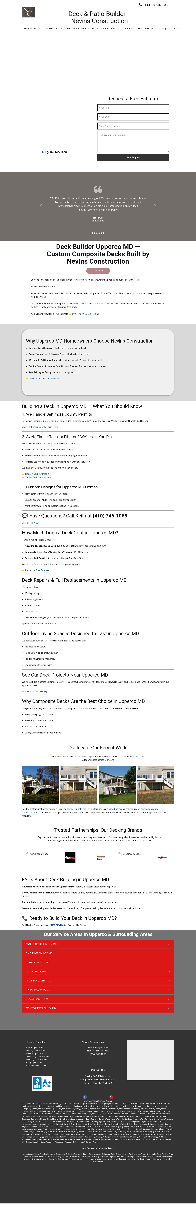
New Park (37, 1159)
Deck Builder (30, 28)
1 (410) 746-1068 (55, 152)
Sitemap (129, 28)
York (148, 1159)
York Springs (98, 1162)
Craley (98, 1154)
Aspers (52, 1154)
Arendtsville (44, 1154)
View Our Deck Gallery (36, 691)
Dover (125, 1154)
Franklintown (39, 1156)
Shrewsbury (91, 1159)
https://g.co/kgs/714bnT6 (98, 1057)
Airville (36, 1154)
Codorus (92, 1154)
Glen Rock (65, 1156)
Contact (175, 28)
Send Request (133, 157)
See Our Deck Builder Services (44, 378)
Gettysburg (57, 1156)
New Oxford (28, 1159)
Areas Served (109, 28)
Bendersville (60, 1154)
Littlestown (104, 1156)
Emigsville (152, 1154)
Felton (31, 1156)
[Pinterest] (111, 1097)
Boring (77, 1109)
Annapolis (83, 1103)
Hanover (80, 1156)
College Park (101, 1114)
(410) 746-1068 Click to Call (85, 313)
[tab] (98, 944)
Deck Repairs (50, 623)
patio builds (114, 808)
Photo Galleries (145, 28)
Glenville (73, 1156)
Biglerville (69, 1154)
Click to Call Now (30, 522)
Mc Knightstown (133, 1156)
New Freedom (167, 1156)
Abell (24, 1103)
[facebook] (85, 1097)
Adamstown (47, 1103)
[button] (41, 206)
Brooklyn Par (160, 1109)
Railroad (65, 1159)
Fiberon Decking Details (37, 473)
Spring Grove (102, 1159)
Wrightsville (141, 1159)
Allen (69, 1103)
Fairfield (165, 1154)
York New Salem (166, 1159)
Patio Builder (51, 28)
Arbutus (126, 1103)
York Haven (155, 1159)
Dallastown (106, 1154)
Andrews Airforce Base (154, 1103)
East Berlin (133, 1154)
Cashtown (84, 1154)
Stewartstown (112, 1159)
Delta (113, 1154)
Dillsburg (119, 1154)
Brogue (77, 1154)
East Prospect (143, 1154)
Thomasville (122, 1159)
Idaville (87, 1156)
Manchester (121, 1156)
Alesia (55, 1103)
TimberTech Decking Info (38, 477)
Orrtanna (44, 1159)
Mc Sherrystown (145, 1156)
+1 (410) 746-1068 (156, 5)
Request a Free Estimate (37, 570)
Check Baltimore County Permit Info (40, 426)
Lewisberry (95, 1156)
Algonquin (62, 1103)
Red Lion (72, 1159)
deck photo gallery (80, 808)
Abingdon (39, 1103)
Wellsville (131, 1159)
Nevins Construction (93, 1042)
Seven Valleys (81, 1159)
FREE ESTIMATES (98, 271)
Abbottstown (28, 1154)
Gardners (48, 1156)
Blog (164, 28)
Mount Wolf (156, 1156)
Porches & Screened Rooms (80, 28)
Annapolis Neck (94, 1103)
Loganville (113, 1156)
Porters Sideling (55, 1159)
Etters (159, 1154)
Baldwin (59, 1106)
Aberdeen (30, 1103)
